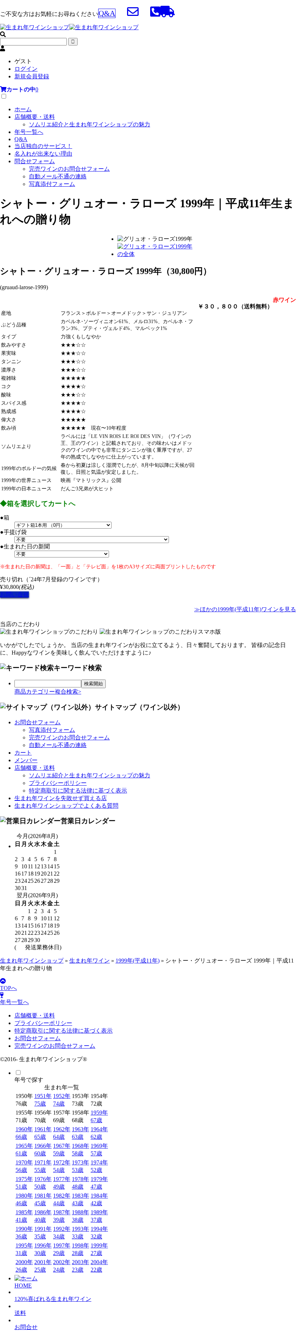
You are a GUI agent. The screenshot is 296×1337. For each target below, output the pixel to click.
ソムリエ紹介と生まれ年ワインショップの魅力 (89, 124)
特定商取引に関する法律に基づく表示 (78, 790)
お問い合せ (14, 594)
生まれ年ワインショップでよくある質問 (66, 806)
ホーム (23, 109)
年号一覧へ (28, 132)
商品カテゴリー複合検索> (47, 692)
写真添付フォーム (52, 184)
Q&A (20, 139)
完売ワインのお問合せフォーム (69, 169)
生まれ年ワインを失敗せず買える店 (60, 798)
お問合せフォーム (37, 722)
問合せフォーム (34, 161)
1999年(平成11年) (138, 961)
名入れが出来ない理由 (43, 154)
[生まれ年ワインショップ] (69, 27)
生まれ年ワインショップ (32, 961)
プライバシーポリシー (58, 783)
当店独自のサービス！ (43, 146)
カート (23, 753)
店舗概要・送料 (34, 117)
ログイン (26, 69)
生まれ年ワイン (89, 961)
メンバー (26, 760)
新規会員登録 (31, 76)
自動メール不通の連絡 (58, 176)
